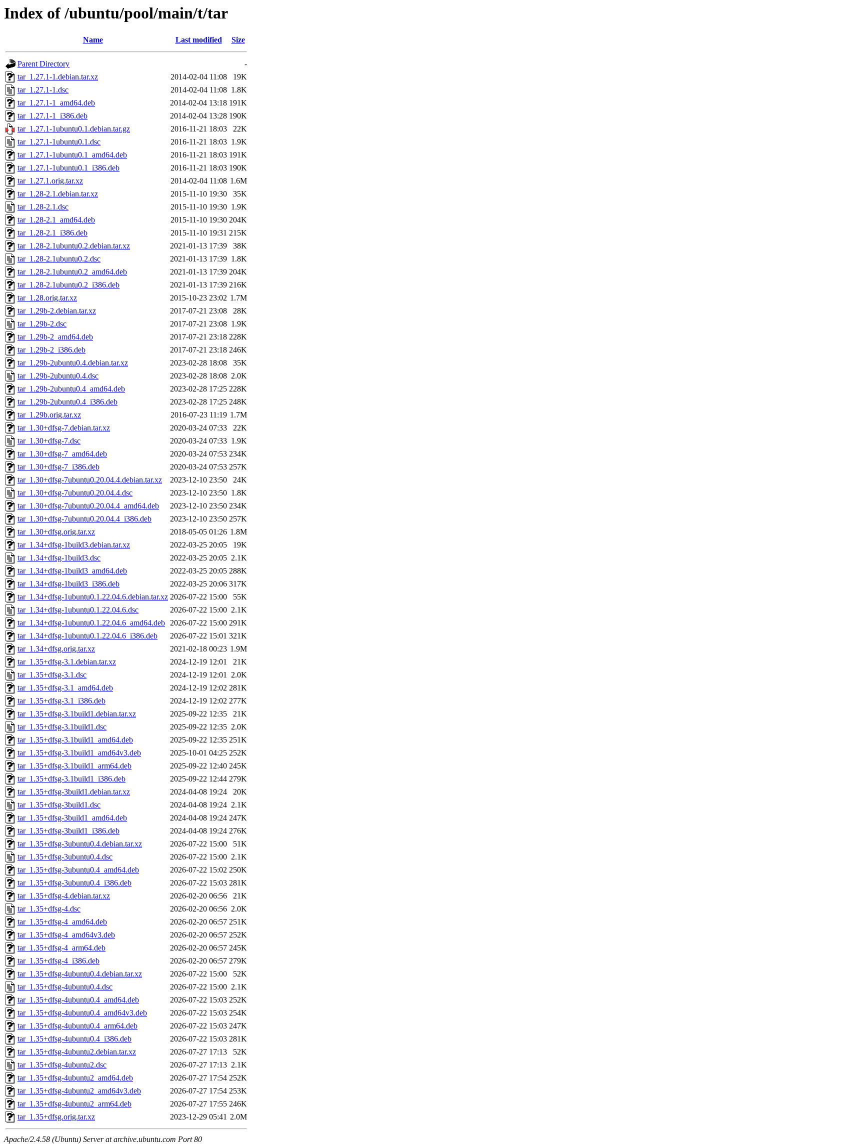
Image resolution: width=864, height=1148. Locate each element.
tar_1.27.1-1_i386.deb (53, 116)
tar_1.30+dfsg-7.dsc (49, 440)
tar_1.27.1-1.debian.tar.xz (58, 76)
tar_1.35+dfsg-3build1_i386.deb (69, 830)
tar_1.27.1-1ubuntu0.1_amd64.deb (72, 154)
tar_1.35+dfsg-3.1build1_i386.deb (72, 778)
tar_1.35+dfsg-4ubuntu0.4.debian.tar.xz (80, 974)
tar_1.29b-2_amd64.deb (55, 336)
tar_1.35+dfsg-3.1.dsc (52, 674)
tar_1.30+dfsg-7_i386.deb (59, 466)
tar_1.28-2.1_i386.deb (53, 232)
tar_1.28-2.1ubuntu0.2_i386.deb (69, 284)
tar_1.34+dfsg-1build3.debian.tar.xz (74, 544)
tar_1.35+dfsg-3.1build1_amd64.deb (75, 740)
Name (93, 40)
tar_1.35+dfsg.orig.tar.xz (56, 1116)
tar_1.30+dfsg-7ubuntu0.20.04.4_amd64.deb (88, 506)
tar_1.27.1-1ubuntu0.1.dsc (59, 142)
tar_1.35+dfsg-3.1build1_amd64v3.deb (79, 752)
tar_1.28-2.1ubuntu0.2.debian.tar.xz (74, 246)
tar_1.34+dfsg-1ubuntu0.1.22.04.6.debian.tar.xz (93, 596)
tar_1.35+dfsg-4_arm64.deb (62, 948)
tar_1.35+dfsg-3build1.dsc (59, 804)
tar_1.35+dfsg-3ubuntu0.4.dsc (65, 856)
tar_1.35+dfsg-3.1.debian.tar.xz (67, 662)
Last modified (199, 40)
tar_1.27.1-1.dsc (43, 90)
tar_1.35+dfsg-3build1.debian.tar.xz (74, 792)
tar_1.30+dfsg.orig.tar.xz (56, 532)
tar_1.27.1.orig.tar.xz (50, 180)
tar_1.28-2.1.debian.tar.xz (58, 194)
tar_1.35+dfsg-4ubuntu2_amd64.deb (75, 1078)
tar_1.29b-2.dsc (42, 324)
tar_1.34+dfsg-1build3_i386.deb (69, 584)
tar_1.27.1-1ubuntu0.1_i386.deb (69, 168)
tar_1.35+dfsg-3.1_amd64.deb (65, 688)
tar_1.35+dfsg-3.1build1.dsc (62, 726)
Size (238, 40)
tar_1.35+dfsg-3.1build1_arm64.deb (75, 766)
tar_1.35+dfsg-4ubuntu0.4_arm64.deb (78, 1026)
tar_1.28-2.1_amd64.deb (56, 220)
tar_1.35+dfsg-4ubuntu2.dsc (62, 1064)
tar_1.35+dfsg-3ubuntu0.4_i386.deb (75, 882)
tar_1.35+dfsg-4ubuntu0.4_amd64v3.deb (82, 1012)
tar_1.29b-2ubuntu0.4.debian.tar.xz (73, 362)
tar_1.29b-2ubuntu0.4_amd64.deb (71, 388)
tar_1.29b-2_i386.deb (52, 350)
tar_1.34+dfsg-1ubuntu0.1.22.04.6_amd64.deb (91, 622)
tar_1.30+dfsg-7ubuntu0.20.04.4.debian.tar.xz (90, 480)
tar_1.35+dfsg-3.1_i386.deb (62, 700)
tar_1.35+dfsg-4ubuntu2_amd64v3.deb (79, 1090)
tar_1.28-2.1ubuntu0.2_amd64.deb (72, 272)
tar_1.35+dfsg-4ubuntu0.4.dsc (65, 986)
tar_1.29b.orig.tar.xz (49, 414)
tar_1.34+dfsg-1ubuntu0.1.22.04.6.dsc (78, 610)
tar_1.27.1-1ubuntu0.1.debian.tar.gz (74, 128)
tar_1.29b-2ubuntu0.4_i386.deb (68, 402)
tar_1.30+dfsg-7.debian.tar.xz (64, 428)
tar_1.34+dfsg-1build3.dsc (59, 558)
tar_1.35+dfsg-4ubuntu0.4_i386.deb (75, 1038)
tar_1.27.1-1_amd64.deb (56, 102)
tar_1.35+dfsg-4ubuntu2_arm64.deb (75, 1104)
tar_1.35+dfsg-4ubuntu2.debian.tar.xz (77, 1052)
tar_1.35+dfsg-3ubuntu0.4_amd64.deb (78, 870)
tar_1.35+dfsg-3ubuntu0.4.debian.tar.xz (80, 844)
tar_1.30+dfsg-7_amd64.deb (62, 454)
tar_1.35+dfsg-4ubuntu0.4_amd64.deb (78, 1000)
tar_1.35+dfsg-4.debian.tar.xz (64, 896)
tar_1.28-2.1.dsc (43, 206)
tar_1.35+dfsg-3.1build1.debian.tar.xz (77, 714)
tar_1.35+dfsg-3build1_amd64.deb (72, 818)
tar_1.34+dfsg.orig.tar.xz (56, 648)
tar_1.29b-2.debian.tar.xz (57, 310)
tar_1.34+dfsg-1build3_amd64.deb (72, 570)
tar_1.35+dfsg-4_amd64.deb (62, 922)
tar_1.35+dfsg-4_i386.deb (59, 960)
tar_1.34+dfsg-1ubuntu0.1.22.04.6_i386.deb (88, 636)
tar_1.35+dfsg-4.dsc (49, 908)
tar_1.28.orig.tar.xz (47, 298)
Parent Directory (44, 64)
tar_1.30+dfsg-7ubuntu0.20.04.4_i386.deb (85, 518)
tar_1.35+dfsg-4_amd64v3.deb (66, 934)
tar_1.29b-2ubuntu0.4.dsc (58, 376)
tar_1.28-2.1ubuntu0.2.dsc (59, 258)
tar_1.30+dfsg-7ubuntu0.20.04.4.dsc (75, 492)
